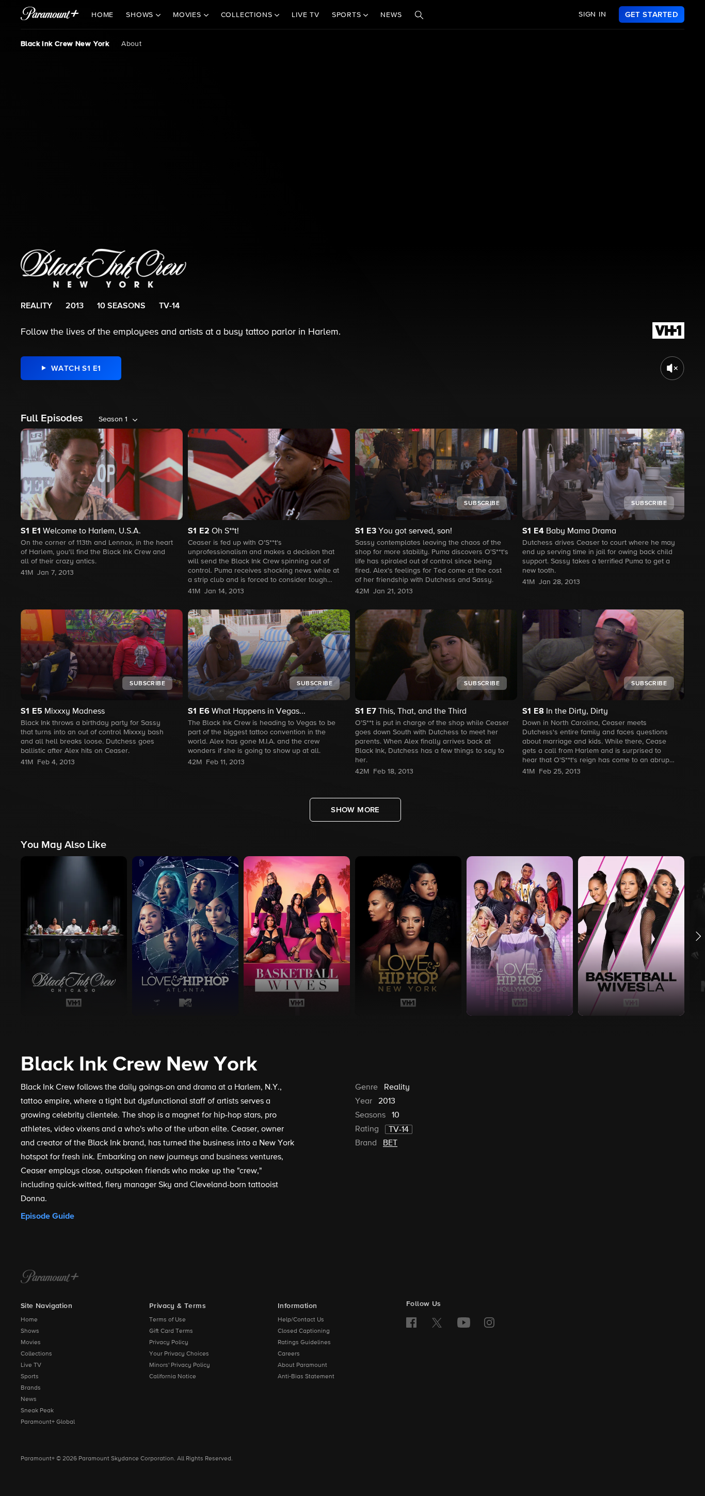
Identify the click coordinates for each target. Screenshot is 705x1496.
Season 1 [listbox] (113, 419)
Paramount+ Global (48, 1422)
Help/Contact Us (301, 1320)
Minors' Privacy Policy (179, 1365)
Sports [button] (348, 15)
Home (102, 15)
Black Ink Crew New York (65, 44)
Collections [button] (248, 15)
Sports (30, 1377)
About (131, 44)
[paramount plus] (50, 14)
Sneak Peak (37, 1411)
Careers (289, 1354)
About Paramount (302, 1365)
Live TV (305, 15)
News (391, 15)
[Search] (419, 15)
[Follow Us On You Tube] (463, 1322)
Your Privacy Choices (179, 1354)
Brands (31, 1388)
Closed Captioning (304, 1331)
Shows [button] (141, 15)
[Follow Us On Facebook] (411, 1322)
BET (390, 1143)
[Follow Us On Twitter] (436, 1322)
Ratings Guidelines (304, 1343)
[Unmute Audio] (672, 368)
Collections (36, 1354)
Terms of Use (167, 1320)
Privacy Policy (168, 1343)
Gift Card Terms (171, 1331)
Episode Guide (47, 1216)
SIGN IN (592, 14)
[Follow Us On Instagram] (489, 1322)
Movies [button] (188, 15)
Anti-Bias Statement (306, 1377)
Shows (30, 1331)
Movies (31, 1343)
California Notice (172, 1377)
